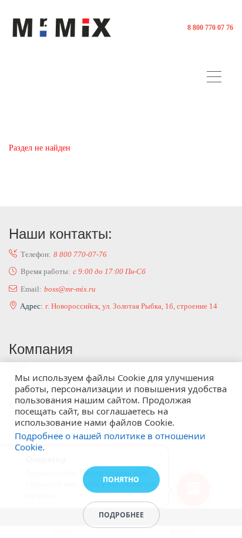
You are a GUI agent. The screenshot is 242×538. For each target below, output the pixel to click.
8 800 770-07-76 (80, 254)
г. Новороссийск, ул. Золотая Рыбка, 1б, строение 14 (131, 306)
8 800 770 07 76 (210, 28)
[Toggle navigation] (217, 78)
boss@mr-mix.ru (70, 289)
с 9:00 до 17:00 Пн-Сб (109, 271)
